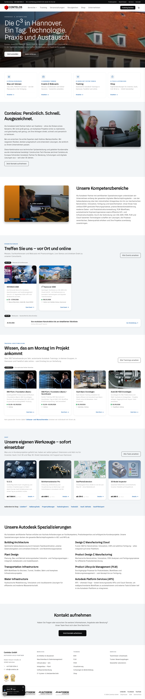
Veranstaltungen (57, 7)
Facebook (131, 692)
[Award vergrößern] (6, 678)
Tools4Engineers (63, 507)
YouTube (138, 692)
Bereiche (31, 7)
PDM (75, 663)
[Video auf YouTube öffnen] (136, 144)
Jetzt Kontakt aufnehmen (16, 163)
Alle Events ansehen (130, 255)
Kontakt (138, 2)
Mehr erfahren (30, 54)
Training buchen (128, 8)
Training (43, 7)
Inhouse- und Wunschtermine (37, 419)
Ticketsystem (112, 2)
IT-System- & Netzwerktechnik (47, 673)
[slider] (35, 218)
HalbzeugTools (34, 507)
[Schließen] (23, 687)
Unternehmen (94, 7)
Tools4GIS (74, 507)
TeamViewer (123, 2)
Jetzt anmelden (12, 54)
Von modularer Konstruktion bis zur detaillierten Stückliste (54, 322)
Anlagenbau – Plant (44, 666)
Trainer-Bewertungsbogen (119, 659)
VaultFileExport (98, 507)
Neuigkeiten (73, 7)
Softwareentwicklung (44, 670)
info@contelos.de (12, 669)
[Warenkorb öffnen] (139, 8)
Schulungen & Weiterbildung (83, 670)
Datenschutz (137, 694)
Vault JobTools (85, 507)
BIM (74, 656)
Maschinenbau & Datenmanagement (49, 659)
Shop (83, 7)
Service (131, 2)
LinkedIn (123, 692)
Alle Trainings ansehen (129, 360)
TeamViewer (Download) (118, 656)
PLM (74, 659)
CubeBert (23, 507)
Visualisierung (78, 666)
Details (30, 496)
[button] (4, 694)
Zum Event (29, 307)
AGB (130, 694)
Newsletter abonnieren (118, 663)
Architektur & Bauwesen (45, 656)
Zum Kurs (29, 412)
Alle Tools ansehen (131, 454)
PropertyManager (48, 507)
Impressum (123, 694)
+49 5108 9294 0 (12, 666)
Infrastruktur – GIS (43, 663)
